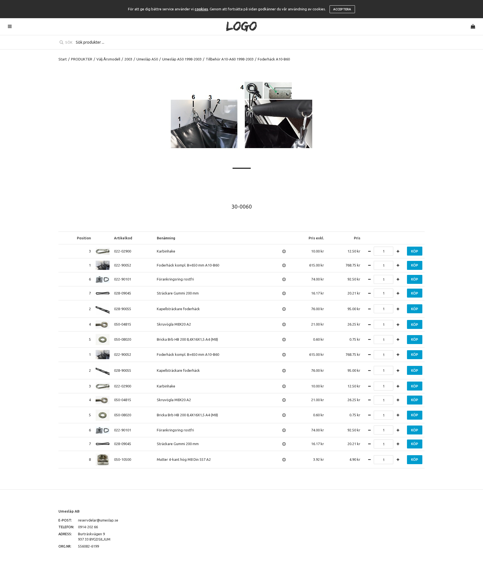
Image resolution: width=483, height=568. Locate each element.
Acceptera (342, 9)
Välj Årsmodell (108, 59)
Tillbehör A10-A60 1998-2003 (230, 59)
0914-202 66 (88, 527)
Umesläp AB (69, 511)
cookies (201, 9)
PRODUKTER (81, 59)
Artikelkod (123, 238)
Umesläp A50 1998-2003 (182, 59)
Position (84, 238)
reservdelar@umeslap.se (98, 520)
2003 (128, 59)
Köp (414, 251)
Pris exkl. (316, 238)
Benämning (166, 238)
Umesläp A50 (147, 59)
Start (62, 59)
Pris (357, 238)
